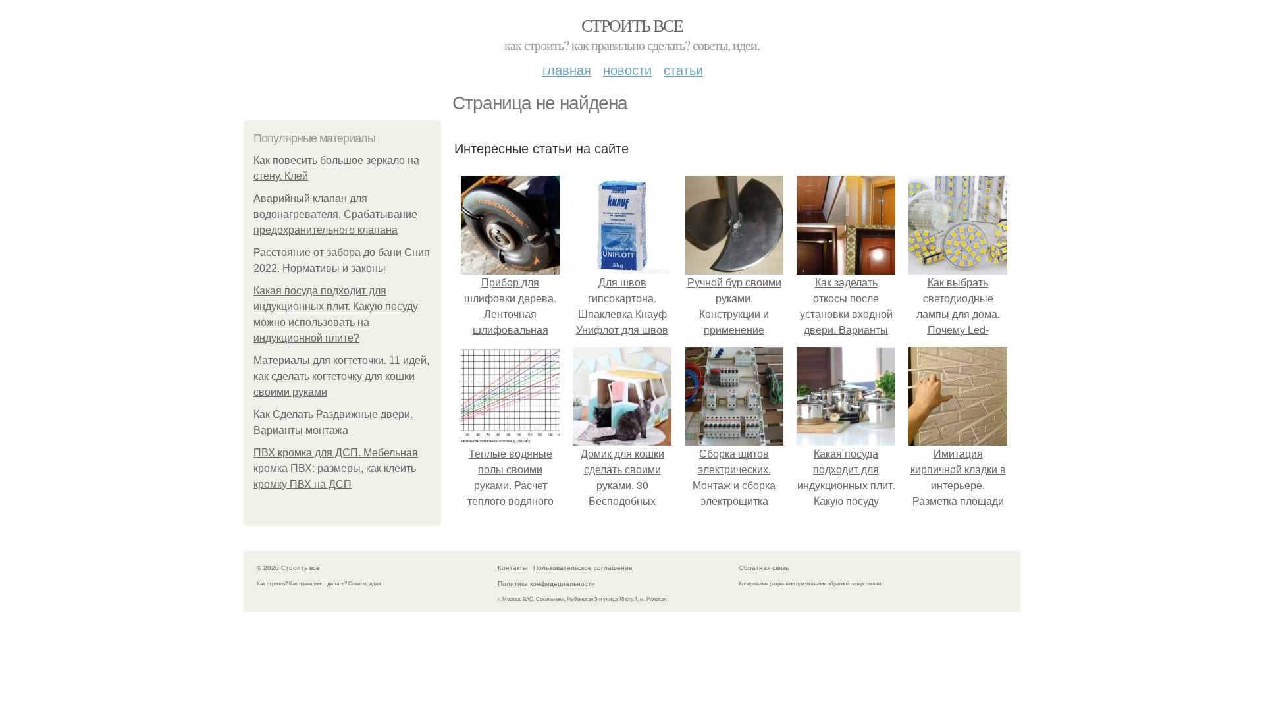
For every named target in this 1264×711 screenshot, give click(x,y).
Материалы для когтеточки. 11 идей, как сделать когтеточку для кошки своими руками (341, 376)
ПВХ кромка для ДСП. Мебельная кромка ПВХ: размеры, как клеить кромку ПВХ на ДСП (335, 468)
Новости (627, 69)
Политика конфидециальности (546, 583)
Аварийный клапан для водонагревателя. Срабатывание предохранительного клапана (335, 214)
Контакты (512, 567)
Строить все (632, 25)
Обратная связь (764, 567)
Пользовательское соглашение (583, 567)
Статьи (683, 69)
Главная (566, 69)
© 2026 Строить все (288, 567)
